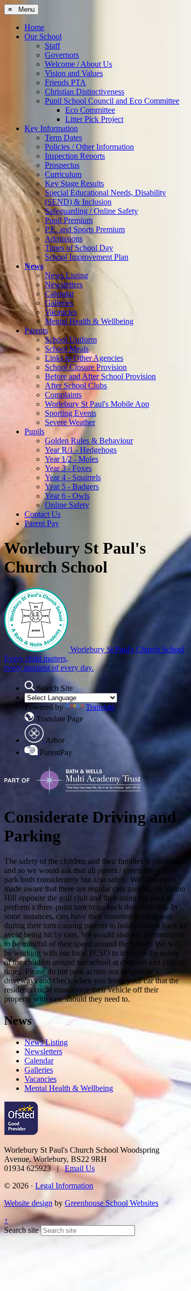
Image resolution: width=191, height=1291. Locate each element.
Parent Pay (41, 523)
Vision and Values (74, 73)
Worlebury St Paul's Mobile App (97, 404)
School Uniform (71, 339)
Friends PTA (65, 82)
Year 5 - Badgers (72, 486)
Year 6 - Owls (67, 495)
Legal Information (64, 1185)
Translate (100, 707)
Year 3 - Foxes (68, 468)
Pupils (34, 431)
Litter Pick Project (94, 119)
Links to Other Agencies (84, 358)
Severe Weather (70, 422)
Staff (52, 45)
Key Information (51, 128)
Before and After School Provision (100, 376)
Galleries (59, 303)
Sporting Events (70, 413)
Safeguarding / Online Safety (91, 211)
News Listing (66, 275)
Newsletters (64, 284)
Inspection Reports (75, 156)
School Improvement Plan (86, 257)
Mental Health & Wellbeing (89, 321)
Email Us (80, 1168)
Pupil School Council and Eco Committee (112, 100)
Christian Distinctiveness (84, 91)
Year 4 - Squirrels (73, 477)
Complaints (63, 394)
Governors (62, 55)
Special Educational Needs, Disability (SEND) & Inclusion (105, 197)
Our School (43, 36)
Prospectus (62, 165)
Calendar (59, 293)
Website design (28, 1203)
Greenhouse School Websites (111, 1203)
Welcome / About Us (78, 64)
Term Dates (63, 137)
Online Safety (67, 505)
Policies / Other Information (89, 146)
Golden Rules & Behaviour (89, 440)
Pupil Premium (69, 220)
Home (34, 27)
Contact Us (42, 514)
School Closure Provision (86, 367)
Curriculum (63, 174)
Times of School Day (79, 247)
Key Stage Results (74, 183)
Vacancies (61, 312)
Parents (36, 330)
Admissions (64, 238)
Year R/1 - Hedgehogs (81, 449)
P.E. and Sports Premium (85, 229)
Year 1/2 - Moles (71, 459)
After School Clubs (76, 385)
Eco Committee (90, 110)
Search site (21, 1230)
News (33, 266)
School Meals (67, 348)
